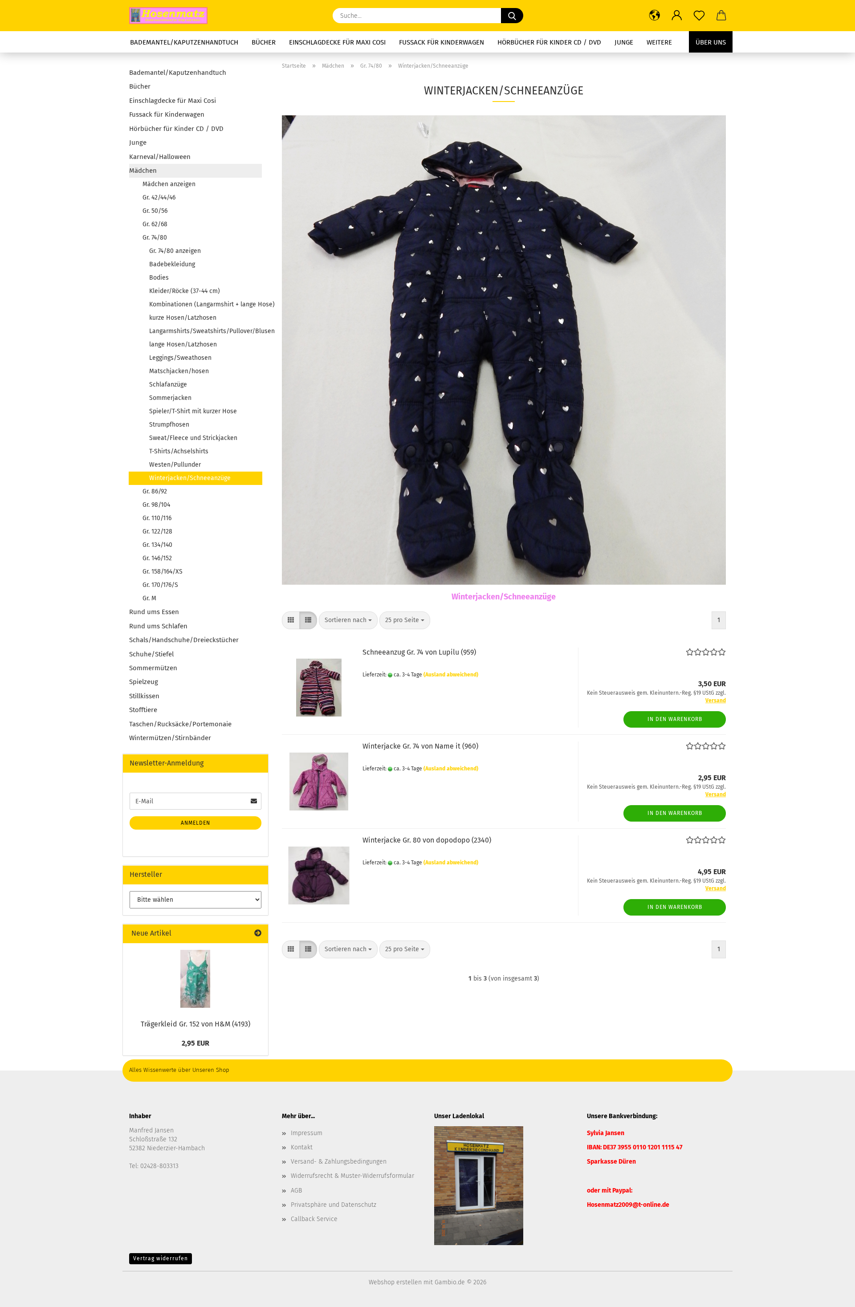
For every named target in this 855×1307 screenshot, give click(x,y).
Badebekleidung (172, 264)
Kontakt (302, 1147)
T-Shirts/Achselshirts (178, 451)
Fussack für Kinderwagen (441, 42)
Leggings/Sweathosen (180, 358)
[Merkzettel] (699, 15)
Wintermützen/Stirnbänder (170, 738)
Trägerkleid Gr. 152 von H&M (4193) (195, 1024)
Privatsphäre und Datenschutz (333, 1205)
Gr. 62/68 (154, 224)
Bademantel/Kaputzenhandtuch (184, 42)
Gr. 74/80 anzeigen (175, 251)
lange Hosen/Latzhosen (183, 344)
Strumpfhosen (169, 424)
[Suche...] (512, 15)
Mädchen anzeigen (168, 184)
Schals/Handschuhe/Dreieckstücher (184, 640)
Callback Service (314, 1219)
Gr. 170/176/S (160, 585)
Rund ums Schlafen (158, 626)
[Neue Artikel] (257, 933)
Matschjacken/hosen (179, 371)
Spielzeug (143, 682)
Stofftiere (143, 710)
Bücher (264, 42)
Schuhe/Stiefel (151, 654)
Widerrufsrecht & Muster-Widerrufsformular (352, 1176)
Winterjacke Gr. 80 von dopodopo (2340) (426, 840)
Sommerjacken (170, 398)
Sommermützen (153, 668)
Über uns (711, 42)
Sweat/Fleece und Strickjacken (193, 438)
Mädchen (143, 171)
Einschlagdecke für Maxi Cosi (337, 42)
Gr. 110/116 (156, 518)
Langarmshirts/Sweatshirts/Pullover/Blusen (205, 331)
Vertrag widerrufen (160, 1258)
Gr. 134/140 (157, 545)
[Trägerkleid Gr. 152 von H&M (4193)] (195, 979)
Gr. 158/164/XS (162, 571)
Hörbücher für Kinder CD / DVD (549, 42)
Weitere (659, 42)
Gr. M (149, 598)
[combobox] (348, 620)
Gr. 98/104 (156, 505)
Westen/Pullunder (175, 464)
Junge (624, 42)
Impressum (306, 1133)
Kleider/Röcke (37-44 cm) (184, 291)
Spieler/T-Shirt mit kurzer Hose (193, 411)
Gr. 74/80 (154, 237)
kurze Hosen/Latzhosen (182, 318)
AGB (296, 1190)
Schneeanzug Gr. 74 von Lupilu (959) (419, 652)
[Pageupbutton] (830, 1293)
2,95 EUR (195, 1043)
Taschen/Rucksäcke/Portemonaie (180, 724)
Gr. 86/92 (154, 491)
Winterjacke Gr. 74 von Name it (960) (420, 746)
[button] (654, 15)
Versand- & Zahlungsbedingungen (339, 1161)
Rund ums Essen (154, 612)
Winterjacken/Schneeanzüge (190, 478)
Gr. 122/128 (157, 531)
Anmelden (195, 823)
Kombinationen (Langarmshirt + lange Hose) (205, 304)
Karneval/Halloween (160, 157)
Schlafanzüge (168, 384)
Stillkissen (144, 696)
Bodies (159, 277)
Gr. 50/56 (154, 211)
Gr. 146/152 (157, 558)
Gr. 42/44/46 (158, 197)
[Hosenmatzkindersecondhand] (171, 15)
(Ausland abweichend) (450, 675)
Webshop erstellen (395, 1282)
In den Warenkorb (674, 719)
